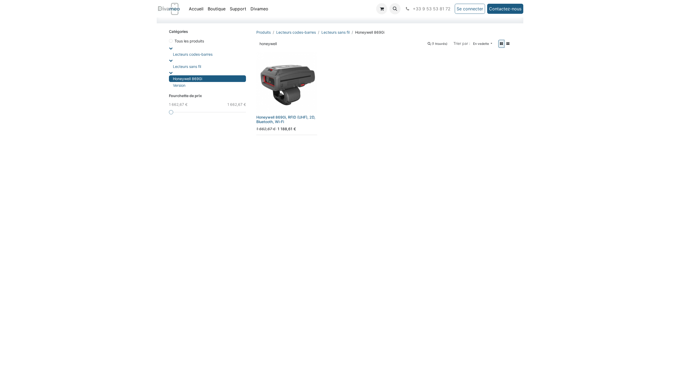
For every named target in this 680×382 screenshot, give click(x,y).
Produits (263, 32)
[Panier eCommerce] (381, 8)
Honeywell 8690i (187, 78)
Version (179, 85)
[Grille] (501, 44)
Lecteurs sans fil (187, 66)
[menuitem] (196, 8)
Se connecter (470, 8)
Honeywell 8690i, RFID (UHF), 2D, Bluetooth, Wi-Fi (285, 119)
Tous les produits (189, 41)
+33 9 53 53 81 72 (430, 8)
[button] (395, 8)
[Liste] (507, 44)
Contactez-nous (505, 8)
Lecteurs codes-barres (192, 54)
